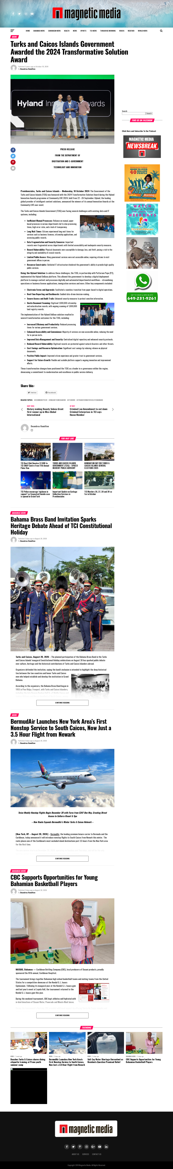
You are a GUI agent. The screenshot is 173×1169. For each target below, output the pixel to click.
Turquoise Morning (108, 30)
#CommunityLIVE (41, 400)
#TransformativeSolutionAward (90, 400)
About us (75, 1154)
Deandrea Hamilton (27, 69)
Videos (121, 30)
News (75, 30)
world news (142, 30)
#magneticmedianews (58, 400)
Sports (83, 30)
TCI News (93, 30)
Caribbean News (54, 30)
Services (85, 1154)
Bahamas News (39, 30)
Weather (131, 30)
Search (124, 111)
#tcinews (71, 400)
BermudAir (55, 834)
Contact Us (96, 1154)
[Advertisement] (138, 90)
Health (66, 30)
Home (28, 30)
